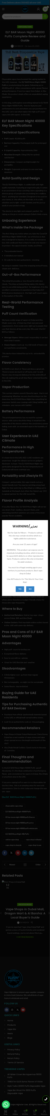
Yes (19, 589)
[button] (6, 1105)
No (30, 589)
